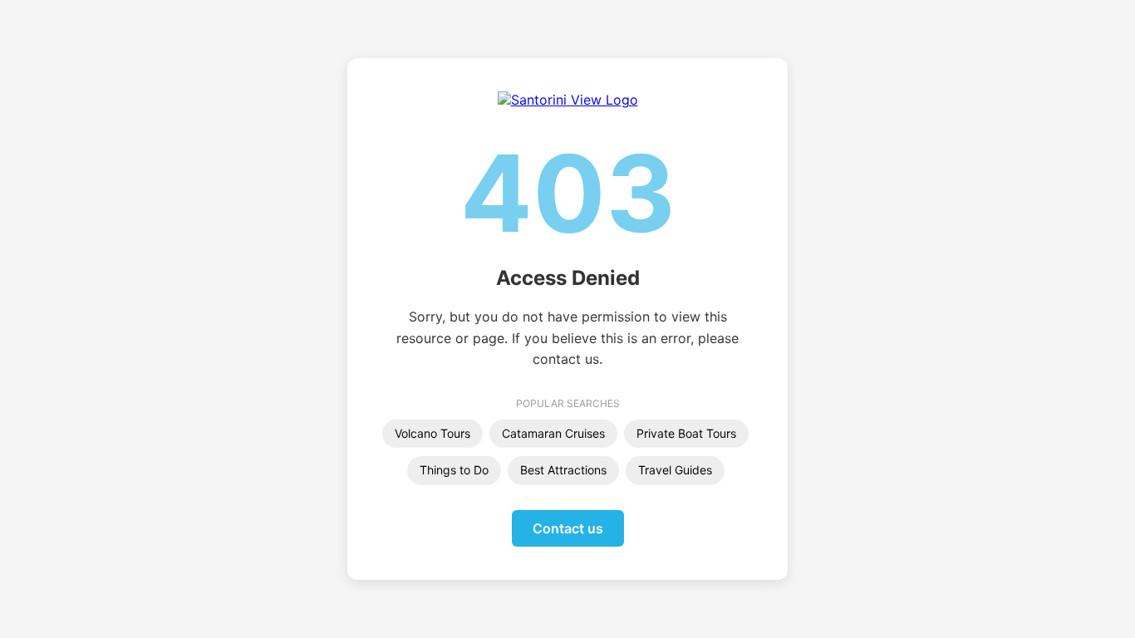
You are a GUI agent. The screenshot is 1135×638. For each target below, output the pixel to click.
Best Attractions (563, 470)
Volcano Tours (432, 433)
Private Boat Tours (686, 433)
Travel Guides (675, 470)
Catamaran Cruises (553, 433)
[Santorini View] (568, 99)
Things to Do (454, 470)
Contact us (568, 528)
